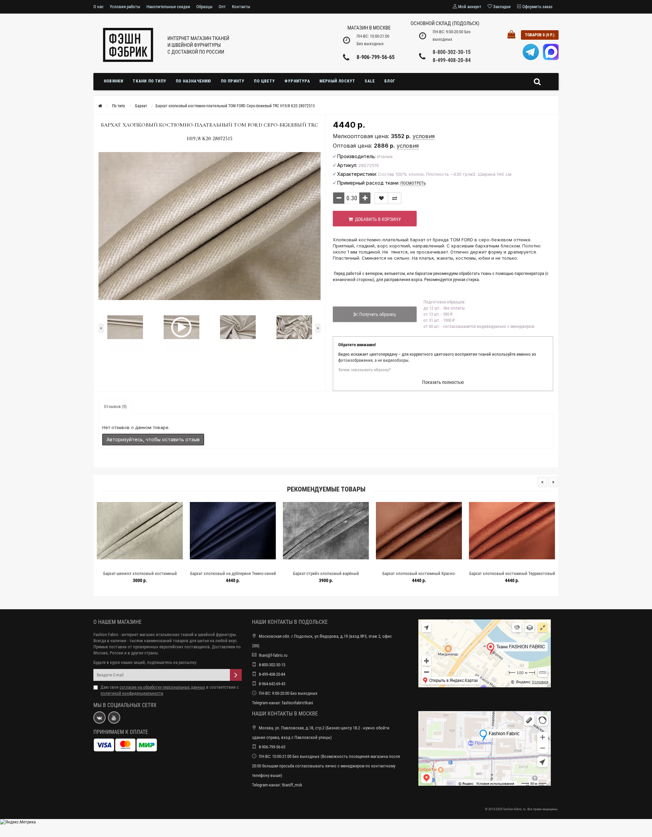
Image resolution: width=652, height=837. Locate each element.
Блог (389, 81)
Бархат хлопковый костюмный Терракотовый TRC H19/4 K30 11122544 (442, 576)
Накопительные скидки (168, 6)
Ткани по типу (149, 81)
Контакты (241, 6)
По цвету (264, 81)
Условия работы (125, 6)
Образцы (204, 6)
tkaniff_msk (292, 784)
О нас (98, 6)
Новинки (113, 81)
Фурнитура (297, 81)
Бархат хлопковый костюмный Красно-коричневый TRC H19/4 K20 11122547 (348, 576)
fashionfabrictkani (297, 702)
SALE (370, 81)
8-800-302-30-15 (452, 52)
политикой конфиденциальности (132, 693)
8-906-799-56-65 (376, 57)
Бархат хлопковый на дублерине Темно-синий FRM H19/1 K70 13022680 (163, 576)
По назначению (194, 81)
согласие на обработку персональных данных (162, 687)
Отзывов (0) (115, 406)
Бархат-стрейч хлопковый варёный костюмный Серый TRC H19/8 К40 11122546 (255, 576)
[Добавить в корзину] (147, 565)
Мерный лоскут (338, 81)
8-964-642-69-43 (272, 683)
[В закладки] (381, 198)
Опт (222, 6)
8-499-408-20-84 (452, 60)
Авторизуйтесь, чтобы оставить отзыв (153, 439)
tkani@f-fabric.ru (273, 655)
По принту (233, 81)
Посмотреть (413, 183)
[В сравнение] (394, 198)
